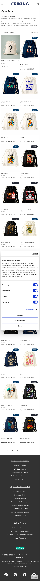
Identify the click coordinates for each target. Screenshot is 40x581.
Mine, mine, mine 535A (7, 405)
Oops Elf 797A (4, 210)
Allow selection (20, 320)
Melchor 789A (4, 137)
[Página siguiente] (33, 450)
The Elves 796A (24, 64)
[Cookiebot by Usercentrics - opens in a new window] (30, 254)
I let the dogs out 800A (25, 101)
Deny (20, 326)
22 (27, 450)
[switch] (35, 290)
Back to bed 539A (5, 340)
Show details (30, 309)
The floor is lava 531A (25, 438)
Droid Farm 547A (5, 242)
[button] (2, 4)
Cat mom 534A (23, 405)
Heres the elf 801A (24, 173)
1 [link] (7, 450)
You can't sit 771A (5, 101)
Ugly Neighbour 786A (25, 210)
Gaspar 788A (23, 137)
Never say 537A (5, 373)
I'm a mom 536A (24, 373)
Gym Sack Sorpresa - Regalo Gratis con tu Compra (10, 61)
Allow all (20, 315)
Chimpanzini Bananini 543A (27, 242)
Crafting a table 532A (6, 438)
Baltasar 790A (4, 173)
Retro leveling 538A (25, 340)
